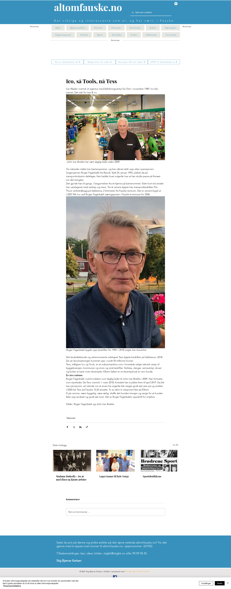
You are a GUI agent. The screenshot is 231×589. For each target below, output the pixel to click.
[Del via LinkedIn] (80, 427)
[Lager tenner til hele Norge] (115, 461)
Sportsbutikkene (152, 476)
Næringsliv (71, 418)
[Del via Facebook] (67, 427)
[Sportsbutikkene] (159, 461)
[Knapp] (89, 7)
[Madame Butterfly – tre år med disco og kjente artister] (72, 461)
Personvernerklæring (12, 585)
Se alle (175, 445)
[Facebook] (115, 577)
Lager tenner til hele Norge (114, 476)
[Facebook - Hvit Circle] (176, 3)
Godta (219, 583)
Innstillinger (206, 583)
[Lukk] (227, 583)
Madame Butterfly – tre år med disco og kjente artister (71, 478)
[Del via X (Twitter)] (74, 427)
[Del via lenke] (87, 427)
